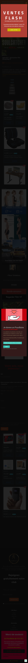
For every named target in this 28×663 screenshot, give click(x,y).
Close (6, 346)
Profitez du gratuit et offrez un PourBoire (12, 342)
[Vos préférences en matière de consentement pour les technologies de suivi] (25, 660)
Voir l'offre (14, 29)
